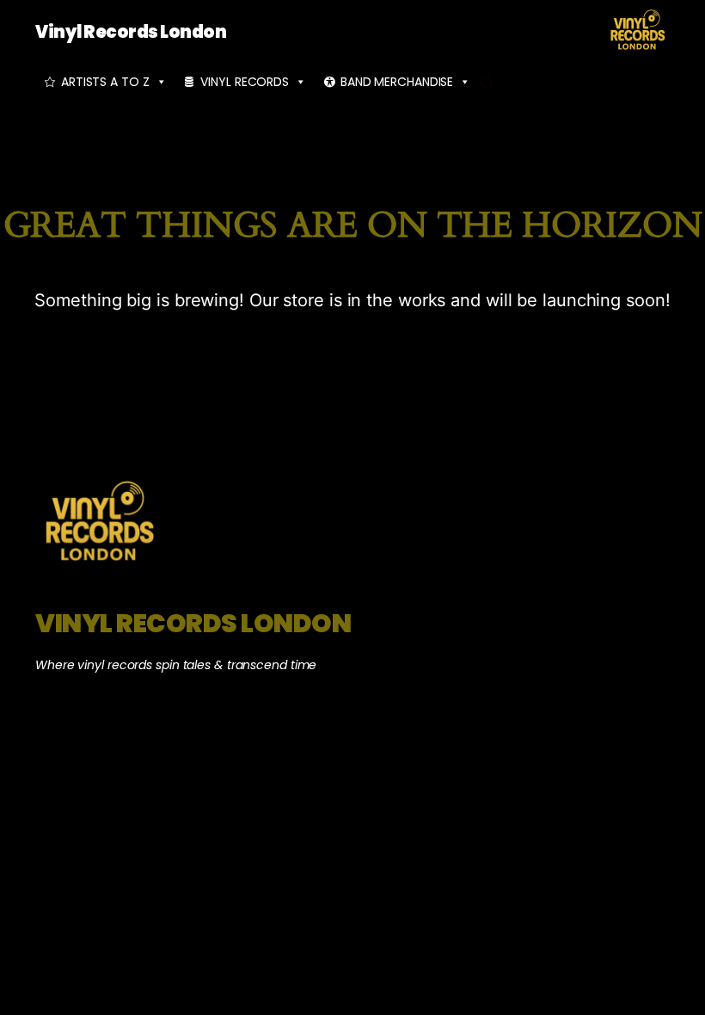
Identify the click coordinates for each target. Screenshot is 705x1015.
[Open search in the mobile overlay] (487, 82)
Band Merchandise (396, 81)
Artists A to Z (105, 81)
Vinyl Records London (130, 32)
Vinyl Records (244, 81)
